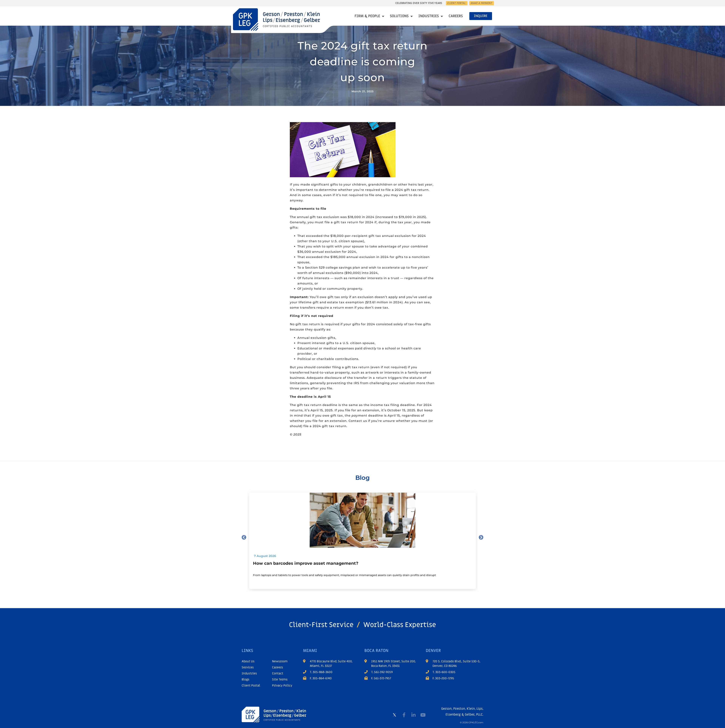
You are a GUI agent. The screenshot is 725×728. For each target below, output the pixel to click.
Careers (456, 16)
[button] (244, 537)
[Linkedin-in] (413, 715)
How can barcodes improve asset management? (305, 563)
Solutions (399, 16)
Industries (428, 16)
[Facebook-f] (404, 715)
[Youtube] (423, 715)
